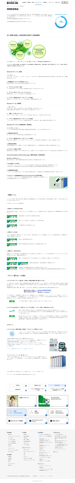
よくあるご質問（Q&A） (59, 434)
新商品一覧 (10, 434)
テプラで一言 (41, 450)
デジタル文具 (10, 437)
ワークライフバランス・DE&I (44, 457)
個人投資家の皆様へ (27, 441)
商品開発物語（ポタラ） (43, 445)
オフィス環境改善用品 (12, 443)
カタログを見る (11, 451)
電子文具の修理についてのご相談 (60, 436)
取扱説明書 (41, 467)
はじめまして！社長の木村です (44, 434)
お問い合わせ (57, 432)
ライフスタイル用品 (11, 439)
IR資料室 (25, 437)
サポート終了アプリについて (60, 448)
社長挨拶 (9, 456)
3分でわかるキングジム (43, 452)
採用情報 (41, 432)
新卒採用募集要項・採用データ (44, 455)
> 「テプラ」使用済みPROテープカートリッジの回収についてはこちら (20, 348)
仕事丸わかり (41, 447)
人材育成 (40, 459)
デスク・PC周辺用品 (11, 441)
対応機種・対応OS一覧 (59, 447)
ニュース (56, 451)
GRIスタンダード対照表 (28, 458)
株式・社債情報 (26, 439)
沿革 (9, 461)
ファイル (9, 446)
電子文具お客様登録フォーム (60, 442)
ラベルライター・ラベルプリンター (14, 436)
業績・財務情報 (26, 436)
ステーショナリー (11, 448)
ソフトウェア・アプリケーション (45, 465)
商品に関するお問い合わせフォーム (61, 440)
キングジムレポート (11, 463)
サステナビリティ (27, 447)
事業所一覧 (10, 465)
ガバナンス (26, 456)
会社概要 (9, 458)
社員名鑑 (40, 448)
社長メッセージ (26, 449)
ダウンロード (41, 463)
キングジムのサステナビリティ (29, 451)
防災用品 (9, 444)
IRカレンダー (26, 443)
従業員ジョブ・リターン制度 (44, 460)
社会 (24, 454)
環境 (24, 453)
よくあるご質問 (26, 444)
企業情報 (10, 454)
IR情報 (25, 432)
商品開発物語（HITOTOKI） (44, 440)
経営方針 (25, 434)
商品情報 (10, 432)
